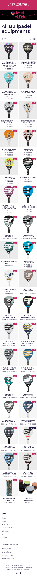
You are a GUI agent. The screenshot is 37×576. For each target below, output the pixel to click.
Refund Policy (7, 552)
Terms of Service (8, 558)
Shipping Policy (7, 555)
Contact (4, 538)
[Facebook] (20, 573)
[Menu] (2, 15)
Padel (4, 521)
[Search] (7, 15)
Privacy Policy (7, 549)
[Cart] (34, 15)
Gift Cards (5, 531)
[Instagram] (16, 573)
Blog (3, 534)
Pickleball (5, 524)
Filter (6, 39)
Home (4, 518)
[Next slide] (34, 5)
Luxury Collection (8, 528)
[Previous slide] (2, 5)
